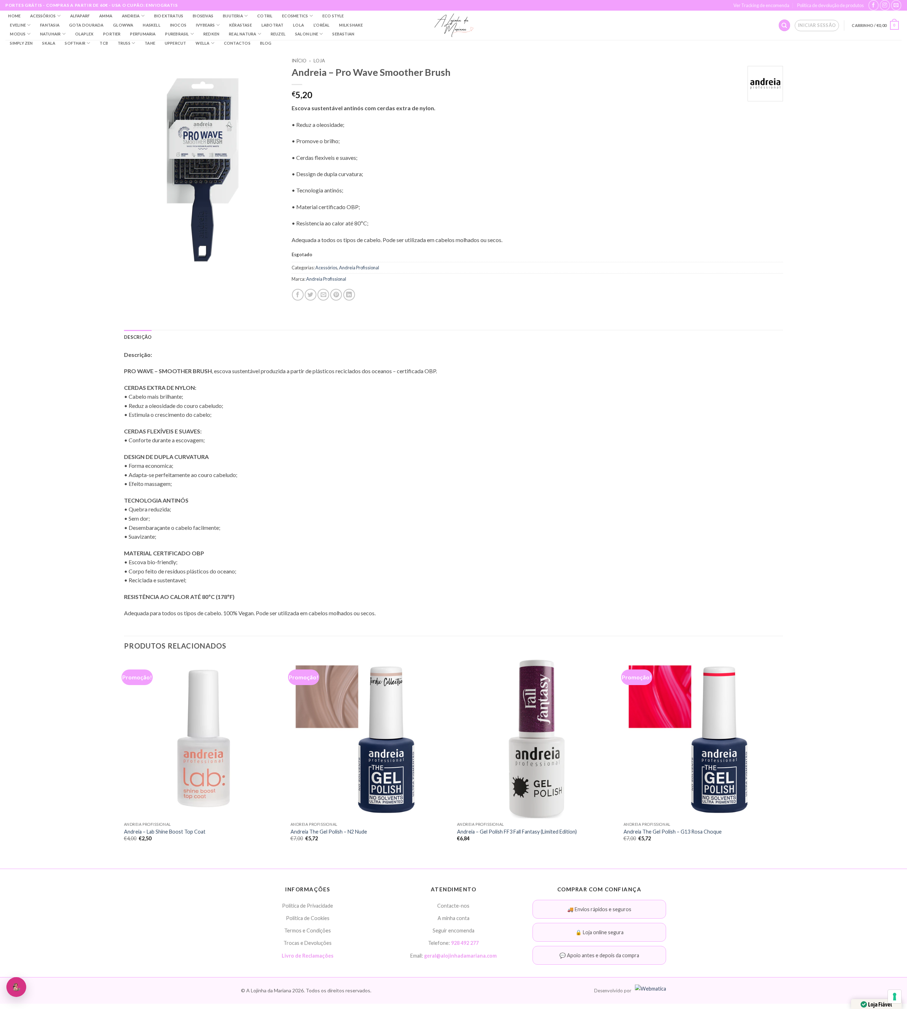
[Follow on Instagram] (885, 5)
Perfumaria (143, 34)
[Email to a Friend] (323, 295)
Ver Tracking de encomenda (761, 5)
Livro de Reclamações (307, 956)
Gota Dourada (86, 25)
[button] (817, 25)
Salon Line (306, 34)
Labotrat (272, 25)
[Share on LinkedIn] (349, 295)
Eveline (18, 25)
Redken (211, 34)
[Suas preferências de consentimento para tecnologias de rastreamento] (894, 996)
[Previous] (124, 756)
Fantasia (50, 25)
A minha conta (453, 918)
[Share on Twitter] (310, 295)
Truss (124, 43)
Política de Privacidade (307, 906)
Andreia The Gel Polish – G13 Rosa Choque (673, 832)
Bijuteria (233, 15)
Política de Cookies (307, 918)
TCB (104, 43)
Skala (48, 43)
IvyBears (205, 25)
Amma (105, 15)
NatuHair (50, 34)
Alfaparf (80, 15)
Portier (112, 34)
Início (299, 60)
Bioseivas (203, 15)
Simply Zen (21, 43)
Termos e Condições (307, 930)
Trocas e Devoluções (307, 943)
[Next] (782, 756)
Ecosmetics (295, 15)
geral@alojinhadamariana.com (460, 956)
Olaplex (84, 34)
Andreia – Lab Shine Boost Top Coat (164, 832)
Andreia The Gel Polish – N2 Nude (329, 832)
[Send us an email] (896, 5)
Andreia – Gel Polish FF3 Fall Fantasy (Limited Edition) (517, 832)
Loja (319, 60)
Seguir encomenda (453, 930)
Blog (266, 43)
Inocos (178, 25)
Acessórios (43, 15)
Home (14, 15)
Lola (298, 25)
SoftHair (75, 43)
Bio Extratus (169, 15)
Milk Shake (351, 25)
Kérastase (240, 25)
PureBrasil (177, 34)
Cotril (264, 15)
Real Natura (242, 34)
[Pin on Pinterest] (336, 295)
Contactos (237, 43)
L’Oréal (322, 25)
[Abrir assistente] (16, 987)
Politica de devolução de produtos (830, 5)
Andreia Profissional (359, 267)
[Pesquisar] (784, 25)
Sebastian (343, 34)
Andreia (131, 15)
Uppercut (175, 43)
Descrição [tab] (138, 337)
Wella (202, 43)
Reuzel (278, 34)
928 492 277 (465, 943)
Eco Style (333, 15)
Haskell (151, 25)
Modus (18, 34)
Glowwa (123, 25)
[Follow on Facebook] (873, 5)
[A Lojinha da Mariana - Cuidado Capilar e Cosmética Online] (453, 25)
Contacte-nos (453, 906)
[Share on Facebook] (298, 295)
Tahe (150, 43)
